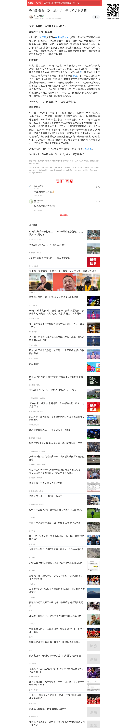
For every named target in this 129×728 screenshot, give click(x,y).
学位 (75, 75)
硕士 (82, 72)
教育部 (43, 37)
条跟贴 (64, 215)
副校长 (88, 148)
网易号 (38, 3)
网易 (31, 3)
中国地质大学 (62, 37)
